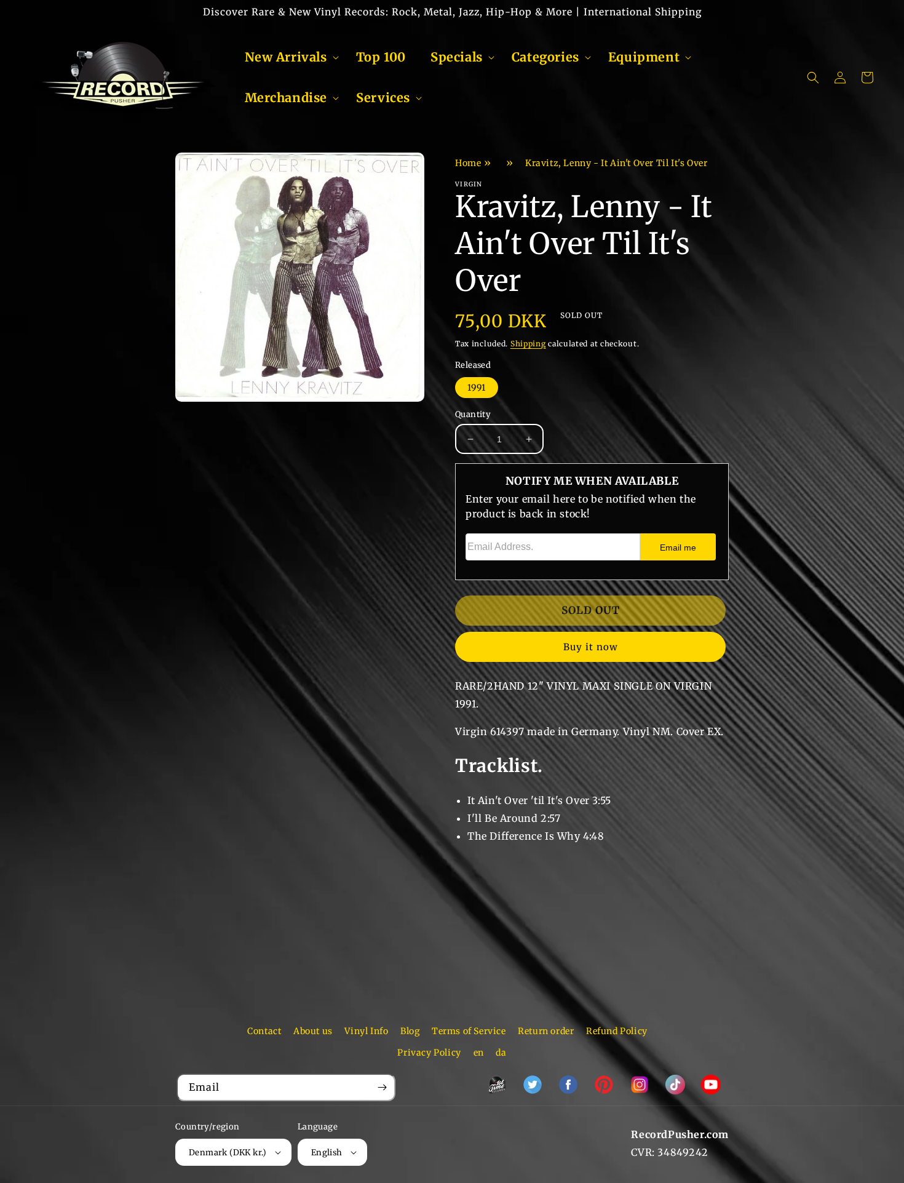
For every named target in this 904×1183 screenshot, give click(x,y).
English (327, 1152)
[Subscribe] (381, 1087)
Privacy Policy (429, 1052)
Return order (546, 1031)
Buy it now (590, 647)
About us (313, 1031)
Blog (409, 1031)
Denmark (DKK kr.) (228, 1152)
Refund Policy (617, 1031)
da (501, 1052)
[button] (288, 57)
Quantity (473, 414)
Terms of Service (469, 1031)
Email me (678, 547)
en (479, 1052)
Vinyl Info (366, 1031)
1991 (476, 387)
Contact (264, 1031)
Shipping (528, 343)
